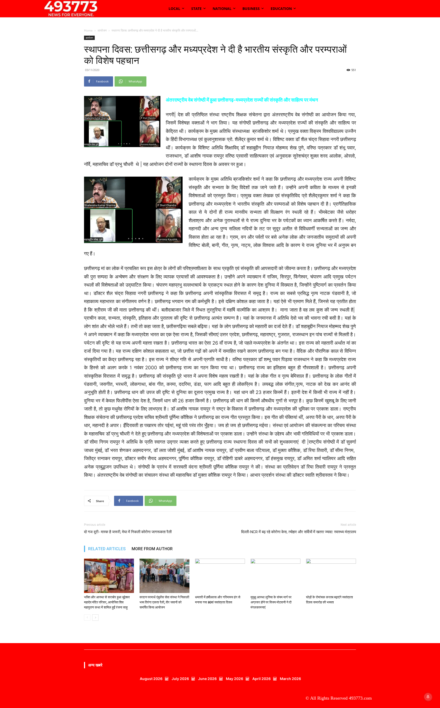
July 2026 (180, 678)
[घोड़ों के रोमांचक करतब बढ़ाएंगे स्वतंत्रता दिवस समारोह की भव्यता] (331, 576)
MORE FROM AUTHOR (152, 548)
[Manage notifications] (428, 697)
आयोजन (102, 30)
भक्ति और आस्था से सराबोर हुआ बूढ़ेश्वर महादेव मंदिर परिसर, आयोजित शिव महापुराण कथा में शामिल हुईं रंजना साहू (107, 602)
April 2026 (261, 678)
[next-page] (95, 617)
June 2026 (207, 678)
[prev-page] (87, 617)
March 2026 (290, 678)
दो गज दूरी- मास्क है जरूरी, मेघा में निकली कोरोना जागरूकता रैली (128, 532)
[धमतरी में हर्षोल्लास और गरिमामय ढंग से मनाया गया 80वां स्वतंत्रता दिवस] (220, 576)
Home (88, 30)
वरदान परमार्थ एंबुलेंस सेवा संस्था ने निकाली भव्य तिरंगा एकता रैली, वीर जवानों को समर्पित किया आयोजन (164, 602)
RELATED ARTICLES (107, 548)
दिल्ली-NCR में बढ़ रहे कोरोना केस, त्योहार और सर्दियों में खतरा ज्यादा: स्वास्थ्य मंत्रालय (298, 532)
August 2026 (151, 678)
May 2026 (234, 678)
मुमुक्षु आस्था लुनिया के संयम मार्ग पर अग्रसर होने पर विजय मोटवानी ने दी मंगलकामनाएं (271, 602)
